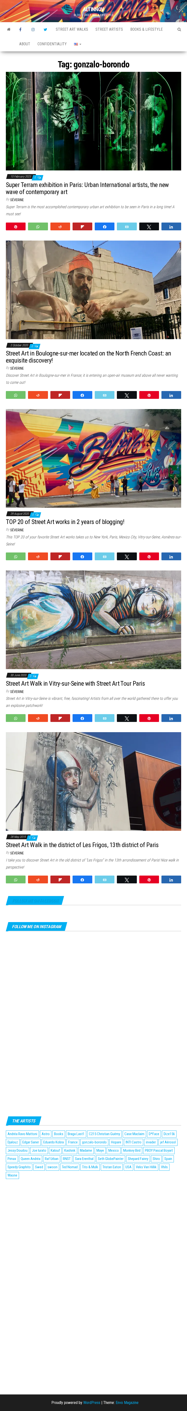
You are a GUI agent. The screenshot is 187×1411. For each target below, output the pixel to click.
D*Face (154, 1134)
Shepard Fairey (138, 1159)
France (73, 1142)
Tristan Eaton (112, 1167)
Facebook (22, 29)
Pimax (12, 1159)
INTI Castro (133, 1142)
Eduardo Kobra (53, 1142)
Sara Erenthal (84, 1159)
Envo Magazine (127, 1402)
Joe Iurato (39, 1150)
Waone (12, 1175)
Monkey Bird (131, 1150)
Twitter (46, 29)
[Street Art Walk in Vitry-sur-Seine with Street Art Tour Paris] (93, 619)
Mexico (113, 1150)
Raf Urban (51, 1159)
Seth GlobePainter (110, 1159)
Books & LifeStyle (146, 29)
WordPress (91, 1402)
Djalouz (13, 1142)
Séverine (17, 200)
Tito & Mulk (90, 1167)
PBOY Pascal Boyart (159, 1150)
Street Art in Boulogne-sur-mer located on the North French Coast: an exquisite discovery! (88, 357)
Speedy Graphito (19, 1167)
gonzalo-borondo (94, 1142)
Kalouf (55, 1150)
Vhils (164, 1167)
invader (151, 1142)
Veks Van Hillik (146, 1167)
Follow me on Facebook (35, 900)
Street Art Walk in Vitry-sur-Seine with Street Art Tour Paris (75, 683)
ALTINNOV (93, 9)
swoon (52, 1167)
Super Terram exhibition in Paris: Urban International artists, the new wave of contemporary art (87, 188)
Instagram (34, 29)
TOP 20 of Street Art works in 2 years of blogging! (65, 521)
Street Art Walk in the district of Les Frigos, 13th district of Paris (82, 845)
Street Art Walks (72, 29)
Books (58, 1134)
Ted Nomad (70, 1167)
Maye (100, 1150)
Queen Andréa (30, 1159)
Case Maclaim (134, 1134)
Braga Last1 (76, 1134)
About (24, 44)
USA (128, 1167)
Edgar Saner (30, 1142)
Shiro (156, 1159)
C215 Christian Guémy (104, 1134)
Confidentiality (52, 44)
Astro (46, 1134)
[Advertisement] (93, 1217)
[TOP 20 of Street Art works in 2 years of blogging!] (93, 458)
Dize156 (169, 1134)
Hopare (116, 1142)
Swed (39, 1167)
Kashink (69, 1150)
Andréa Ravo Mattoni (22, 1134)
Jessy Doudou (18, 1150)
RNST (67, 1159)
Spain (168, 1159)
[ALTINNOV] (9, 29)
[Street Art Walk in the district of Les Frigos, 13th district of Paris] (93, 781)
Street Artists (109, 29)
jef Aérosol (168, 1142)
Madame (86, 1150)
